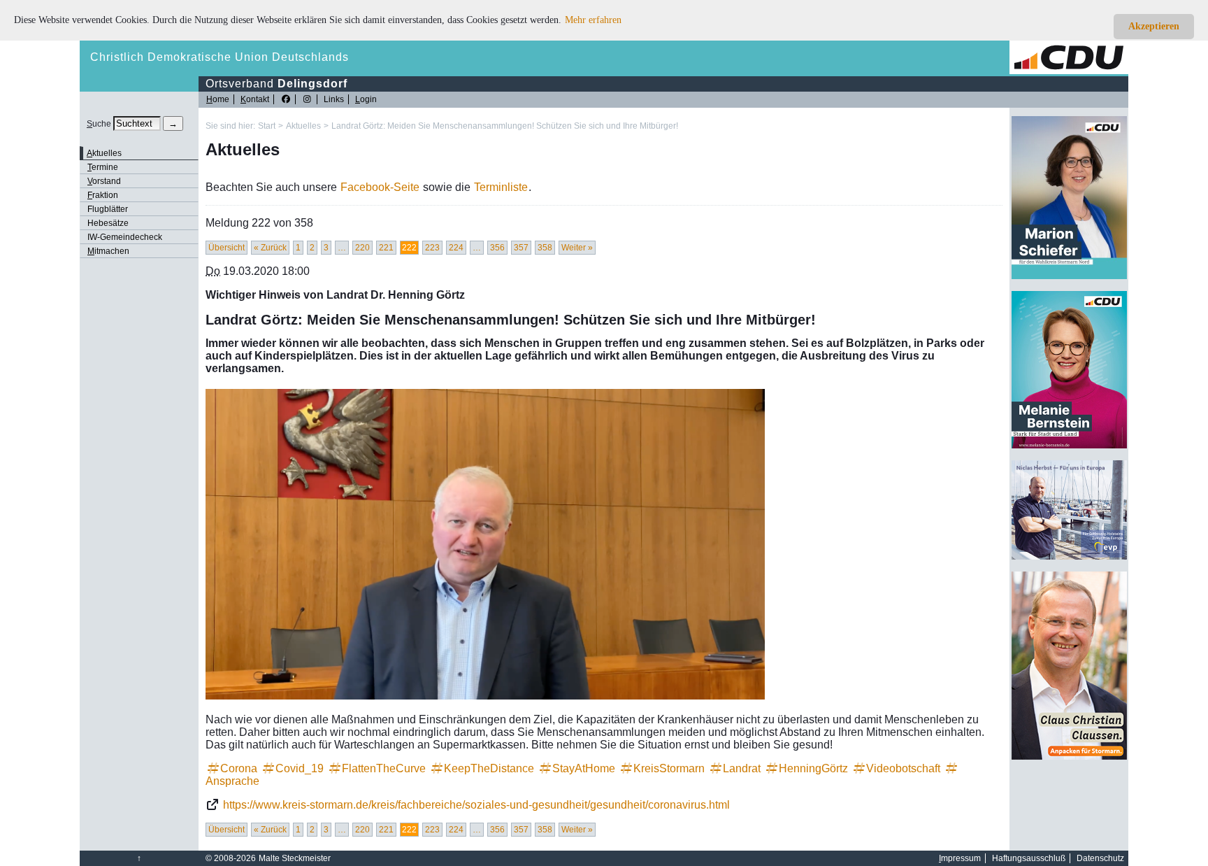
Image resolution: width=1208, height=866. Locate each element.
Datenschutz (1100, 858)
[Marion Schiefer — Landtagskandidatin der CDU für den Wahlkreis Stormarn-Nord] (1069, 276)
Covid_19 (299, 768)
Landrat (742, 768)
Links (334, 99)
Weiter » (577, 248)
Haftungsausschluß (1028, 858)
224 (456, 248)
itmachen (108, 251)
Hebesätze (108, 223)
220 (362, 248)
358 (545, 248)
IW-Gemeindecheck (124, 237)
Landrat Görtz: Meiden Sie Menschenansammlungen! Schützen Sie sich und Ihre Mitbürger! (504, 126)
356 (497, 248)
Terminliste (501, 187)
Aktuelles (303, 126)
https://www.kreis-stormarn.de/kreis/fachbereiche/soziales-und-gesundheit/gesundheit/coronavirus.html (476, 805)
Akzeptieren (1153, 26)
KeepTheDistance (489, 768)
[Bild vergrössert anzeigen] (485, 544)
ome (217, 99)
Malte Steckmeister (295, 858)
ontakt (254, 99)
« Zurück (270, 248)
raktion (102, 195)
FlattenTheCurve (384, 768)
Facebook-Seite (379, 187)
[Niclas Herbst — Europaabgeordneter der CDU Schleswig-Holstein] (1069, 556)
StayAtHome (583, 768)
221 (386, 248)
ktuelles (104, 153)
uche (99, 124)
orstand (104, 181)
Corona (238, 768)
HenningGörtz (813, 768)
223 (432, 248)
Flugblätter (107, 209)
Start (266, 126)
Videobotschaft (903, 768)
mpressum (960, 858)
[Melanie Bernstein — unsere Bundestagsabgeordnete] (1069, 445)
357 (521, 248)
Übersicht (226, 248)
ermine (102, 167)
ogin (366, 99)
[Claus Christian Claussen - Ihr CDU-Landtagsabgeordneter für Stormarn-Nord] (1069, 756)
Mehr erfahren (593, 20)
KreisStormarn (669, 768)
